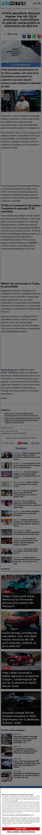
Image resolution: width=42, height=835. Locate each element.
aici (27, 807)
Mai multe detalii (14, 800)
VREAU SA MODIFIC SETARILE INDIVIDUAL (21, 832)
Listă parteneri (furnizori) (7, 824)
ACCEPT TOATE (21, 829)
